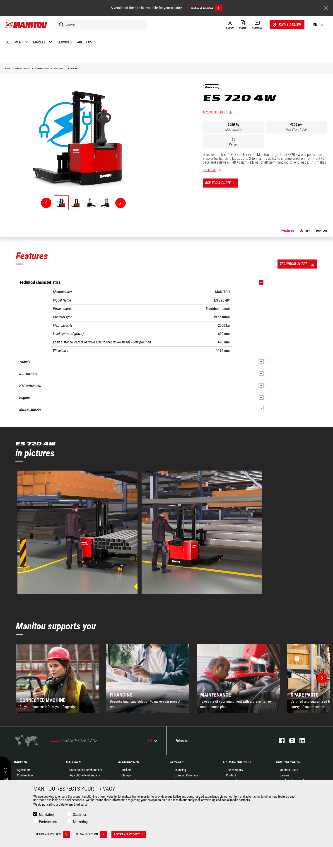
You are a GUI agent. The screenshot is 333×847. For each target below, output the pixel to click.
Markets (20, 762)
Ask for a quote (218, 183)
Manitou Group (289, 770)
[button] (322, 678)
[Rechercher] (60, 24)
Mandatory (47, 814)
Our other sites (288, 762)
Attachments (128, 762)
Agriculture (24, 770)
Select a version (202, 8)
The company (234, 770)
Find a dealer (290, 25)
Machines (73, 762)
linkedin (300, 740)
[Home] (26, 24)
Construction (25, 775)
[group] (57, 678)
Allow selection (86, 834)
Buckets (126, 770)
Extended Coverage (186, 775)
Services (176, 762)
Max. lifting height (297, 129)
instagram (290, 740)
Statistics (80, 814)
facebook (280, 740)
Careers (284, 775)
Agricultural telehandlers (84, 775)
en (150, 740)
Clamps (126, 775)
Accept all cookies (127, 834)
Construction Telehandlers (85, 770)
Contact (231, 775)
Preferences (48, 822)
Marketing (80, 822)
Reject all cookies (48, 834)
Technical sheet (215, 112)
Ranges (233, 144)
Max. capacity (233, 129)
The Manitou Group (237, 762)
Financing (180, 770)
